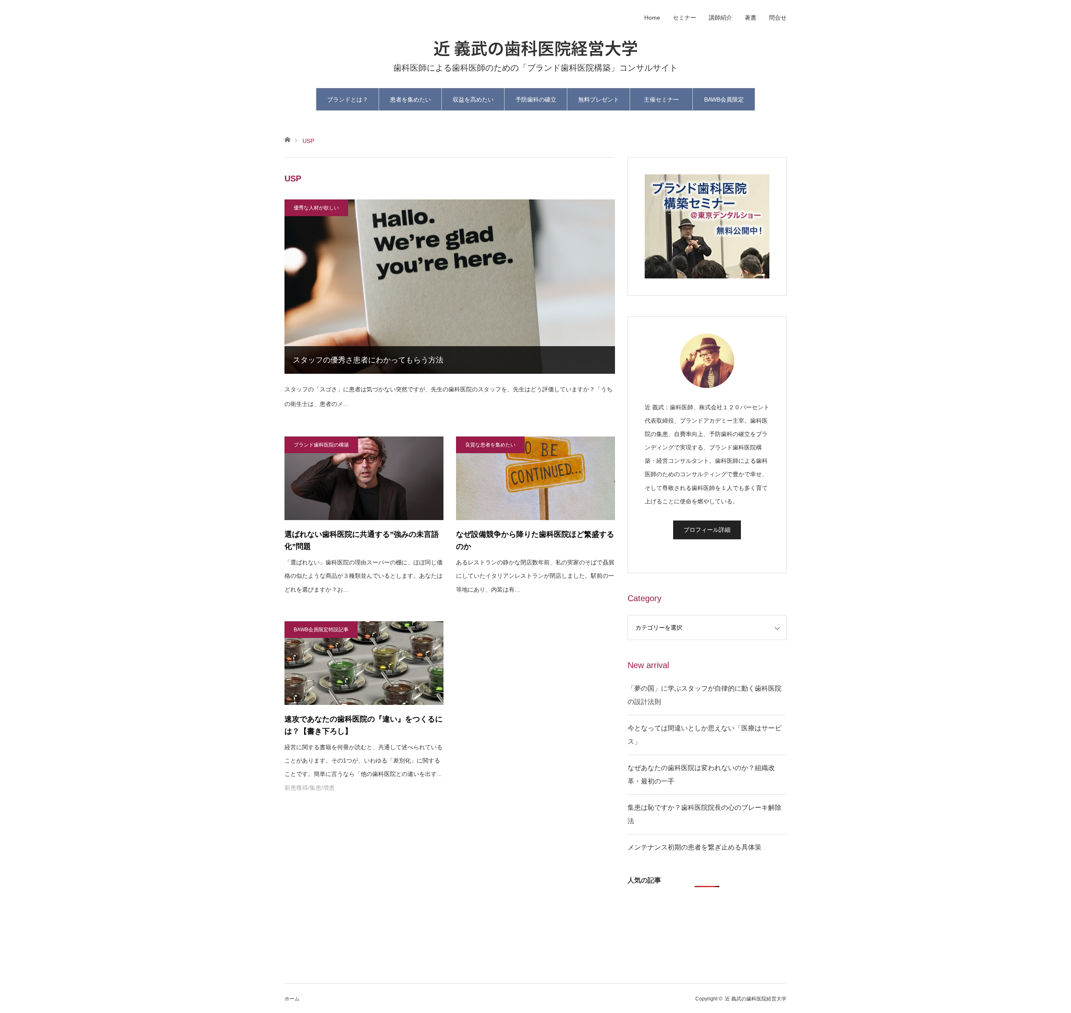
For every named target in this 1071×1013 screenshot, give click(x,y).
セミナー (684, 17)
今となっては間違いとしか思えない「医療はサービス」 (704, 735)
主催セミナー (661, 99)
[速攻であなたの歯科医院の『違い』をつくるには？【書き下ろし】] (363, 663)
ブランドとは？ (347, 99)
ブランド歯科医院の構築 (321, 445)
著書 (750, 17)
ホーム (292, 998)
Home (652, 17)
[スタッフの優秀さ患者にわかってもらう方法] (449, 286)
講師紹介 (720, 17)
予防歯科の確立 (535, 99)
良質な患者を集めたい (490, 445)
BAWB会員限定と (724, 103)
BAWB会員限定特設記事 (321, 630)
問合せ (778, 17)
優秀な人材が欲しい (316, 208)
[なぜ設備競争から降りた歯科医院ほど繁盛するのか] (535, 478)
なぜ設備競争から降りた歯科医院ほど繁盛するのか (535, 540)
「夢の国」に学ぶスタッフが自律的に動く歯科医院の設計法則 (704, 695)
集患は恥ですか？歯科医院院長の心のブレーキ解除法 (704, 814)
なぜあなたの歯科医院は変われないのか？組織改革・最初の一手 (701, 774)
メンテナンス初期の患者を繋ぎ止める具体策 (694, 847)
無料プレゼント (598, 99)
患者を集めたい (410, 99)
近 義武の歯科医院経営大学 (535, 48)
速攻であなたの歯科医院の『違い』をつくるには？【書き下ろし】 (363, 725)
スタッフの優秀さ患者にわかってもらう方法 (368, 360)
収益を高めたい (473, 99)
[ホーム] (287, 139)
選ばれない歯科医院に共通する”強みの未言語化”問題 (361, 540)
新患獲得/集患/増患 (309, 787)
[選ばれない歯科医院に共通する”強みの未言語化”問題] (363, 478)
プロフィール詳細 (707, 529)
